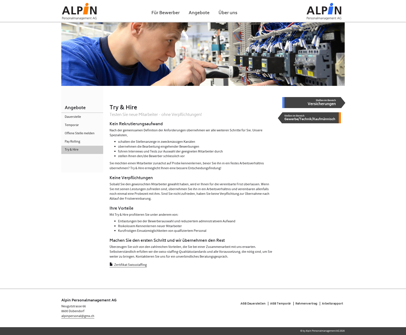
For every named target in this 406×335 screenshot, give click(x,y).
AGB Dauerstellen (253, 303)
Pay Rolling (72, 141)
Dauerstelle (73, 117)
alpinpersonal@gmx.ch (77, 316)
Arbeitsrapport (332, 303)
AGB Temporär (280, 303)
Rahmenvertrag (306, 303)
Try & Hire (71, 149)
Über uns (227, 13)
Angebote (199, 13)
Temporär (72, 125)
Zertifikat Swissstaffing (130, 265)
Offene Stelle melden (80, 133)
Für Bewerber (165, 13)
